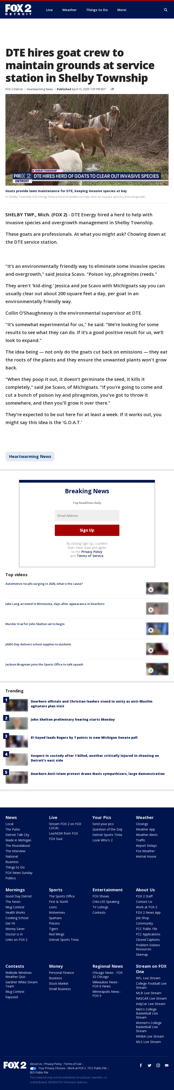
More (121, 9)
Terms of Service (90, 556)
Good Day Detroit (18, 896)
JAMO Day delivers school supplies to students (38, 644)
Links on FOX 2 (16, 939)
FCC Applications (148, 934)
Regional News (107, 966)
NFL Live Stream (148, 978)
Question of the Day (107, 829)
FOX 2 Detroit (14, 89)
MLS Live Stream (148, 1042)
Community (144, 923)
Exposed (11, 997)
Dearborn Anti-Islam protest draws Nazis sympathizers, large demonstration (98, 773)
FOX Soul (55, 839)
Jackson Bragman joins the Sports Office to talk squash (44, 664)
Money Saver (15, 929)
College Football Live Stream (151, 985)
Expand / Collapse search (166, 10)
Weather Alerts (147, 835)
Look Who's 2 (102, 840)
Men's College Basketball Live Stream (147, 1013)
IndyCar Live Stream (150, 1004)
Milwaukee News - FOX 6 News (105, 984)
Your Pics (101, 817)
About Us (145, 889)
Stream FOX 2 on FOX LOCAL (65, 826)
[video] (157, 588)
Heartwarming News (40, 89)
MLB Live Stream (148, 993)
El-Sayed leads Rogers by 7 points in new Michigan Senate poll (84, 737)
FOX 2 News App (148, 912)
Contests (99, 912)
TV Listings (100, 907)
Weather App (145, 829)
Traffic (140, 840)
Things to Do (15, 867)
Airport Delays (146, 845)
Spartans (55, 918)
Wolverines (57, 912)
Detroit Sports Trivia (107, 835)
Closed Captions (148, 939)
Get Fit (10, 923)
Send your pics (103, 824)
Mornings (15, 889)
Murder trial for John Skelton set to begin (35, 624)
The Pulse (12, 829)
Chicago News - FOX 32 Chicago (107, 974)
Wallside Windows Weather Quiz (18, 974)
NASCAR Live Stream (151, 998)
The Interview (15, 851)
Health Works (15, 912)
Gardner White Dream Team (21, 984)
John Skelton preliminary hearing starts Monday (73, 719)
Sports (55, 889)
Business (12, 862)
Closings (142, 824)
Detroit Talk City (17, 835)
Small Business (60, 989)
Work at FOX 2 (146, 907)
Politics (10, 878)
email (166, 1065)
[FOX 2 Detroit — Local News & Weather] (20, 9)
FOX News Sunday (18, 873)
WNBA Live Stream (150, 1036)
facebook (141, 1065)
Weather (145, 817)
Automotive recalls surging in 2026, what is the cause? (44, 584)
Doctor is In (14, 934)
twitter (149, 1065)
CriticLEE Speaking (105, 901)
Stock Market (58, 983)
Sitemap (142, 954)
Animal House (146, 856)
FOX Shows (100, 896)
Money (56, 966)
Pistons (54, 923)
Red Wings (56, 934)
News (11, 817)
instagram (158, 1065)
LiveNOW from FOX (63, 833)
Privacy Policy (91, 552)
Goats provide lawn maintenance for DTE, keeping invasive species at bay (66, 191)
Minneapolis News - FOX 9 (106, 993)
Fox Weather (145, 851)
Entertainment (107, 889)
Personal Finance (61, 972)
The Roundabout (17, 845)
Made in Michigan (18, 840)
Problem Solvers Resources (148, 947)
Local (9, 824)
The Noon (12, 901)
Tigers (53, 929)
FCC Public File (146, 929)
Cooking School (16, 918)
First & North (58, 901)
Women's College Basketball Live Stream (149, 1027)
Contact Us (144, 901)
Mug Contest (14, 907)
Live (53, 817)
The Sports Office (62, 896)
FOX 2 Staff (144, 896)
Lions (53, 907)
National (11, 856)
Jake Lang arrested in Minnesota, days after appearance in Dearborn (54, 604)
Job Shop (142, 918)
